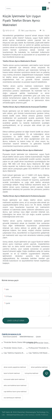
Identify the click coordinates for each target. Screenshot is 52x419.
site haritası (30, 415)
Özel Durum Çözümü (10, 337)
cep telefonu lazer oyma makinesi (15, 391)
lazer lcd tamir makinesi (12, 373)
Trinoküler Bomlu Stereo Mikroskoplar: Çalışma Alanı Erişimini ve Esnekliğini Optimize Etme (21, 342)
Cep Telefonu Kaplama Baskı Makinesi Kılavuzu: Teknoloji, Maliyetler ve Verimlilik (14, 353)
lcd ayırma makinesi (31, 373)
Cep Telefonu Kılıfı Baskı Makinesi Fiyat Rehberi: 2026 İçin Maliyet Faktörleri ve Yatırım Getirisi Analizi (39, 353)
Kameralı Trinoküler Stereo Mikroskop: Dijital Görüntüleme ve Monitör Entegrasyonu (39, 343)
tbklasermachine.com (15, 415)
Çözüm (38, 337)
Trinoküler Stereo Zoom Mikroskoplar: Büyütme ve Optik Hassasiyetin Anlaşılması (14, 348)
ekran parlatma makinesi (39, 367)
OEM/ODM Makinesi (26, 337)
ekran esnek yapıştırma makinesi (15, 367)
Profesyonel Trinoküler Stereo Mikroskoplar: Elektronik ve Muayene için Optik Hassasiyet (39, 348)
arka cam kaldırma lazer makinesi (15, 385)
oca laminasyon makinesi (12, 398)
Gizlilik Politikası (42, 415)
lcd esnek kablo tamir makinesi (14, 379)
